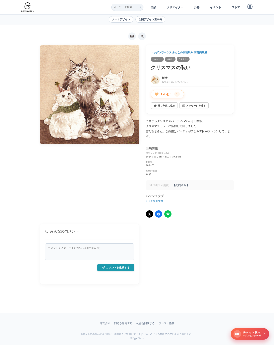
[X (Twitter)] (142, 36)
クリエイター (175, 7)
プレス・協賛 (166, 323)
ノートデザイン (121, 19)
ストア (236, 7)
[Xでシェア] (149, 214)
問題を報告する (123, 323)
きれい (170, 59)
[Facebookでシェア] (158, 214)
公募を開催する (145, 323)
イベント (215, 7)
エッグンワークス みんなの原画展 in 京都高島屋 (179, 52)
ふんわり (157, 59)
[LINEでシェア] (168, 214)
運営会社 (105, 323)
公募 (197, 7)
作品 (153, 7)
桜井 (165, 78)
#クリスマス (156, 201)
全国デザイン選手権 (150, 19)
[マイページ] (250, 6)
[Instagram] (132, 36)
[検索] (140, 7)
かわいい (183, 59)
